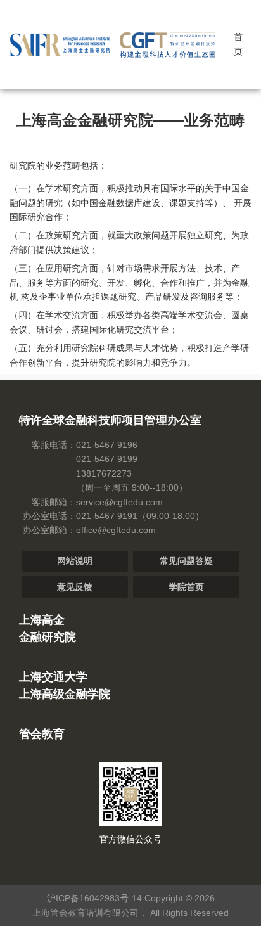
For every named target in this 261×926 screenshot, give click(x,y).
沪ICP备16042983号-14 (94, 898)
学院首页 (186, 587)
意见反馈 (74, 587)
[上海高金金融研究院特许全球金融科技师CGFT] (115, 42)
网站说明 (74, 561)
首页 (238, 44)
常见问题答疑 (186, 561)
